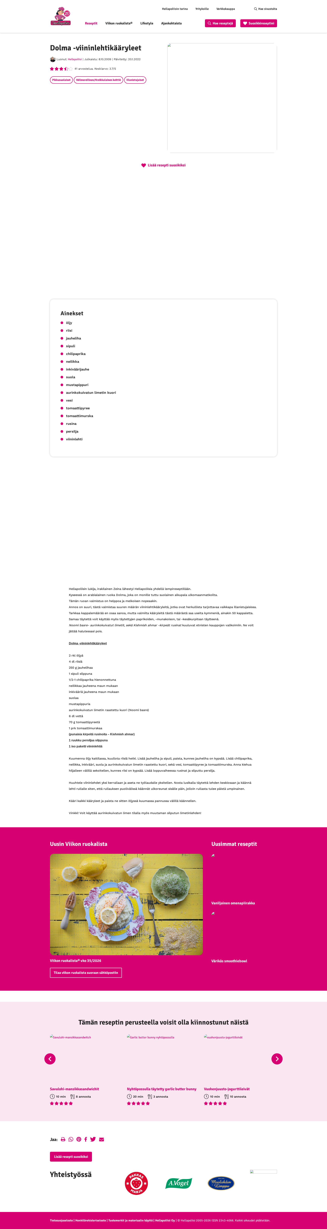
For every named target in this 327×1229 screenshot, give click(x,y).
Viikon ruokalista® (118, 23)
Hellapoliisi (75, 59)
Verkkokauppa (225, 9)
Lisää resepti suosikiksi (71, 1157)
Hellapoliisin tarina (175, 9)
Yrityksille (202, 9)
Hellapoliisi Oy (165, 1220)
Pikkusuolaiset (61, 80)
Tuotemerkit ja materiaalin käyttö (130, 1220)
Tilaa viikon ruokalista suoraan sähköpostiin (86, 973)
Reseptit (91, 23)
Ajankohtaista (171, 23)
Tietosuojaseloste (61, 1220)
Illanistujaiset (135, 80)
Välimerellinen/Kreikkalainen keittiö (98, 80)
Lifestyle (146, 23)
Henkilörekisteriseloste (90, 1220)
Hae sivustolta (267, 9)
